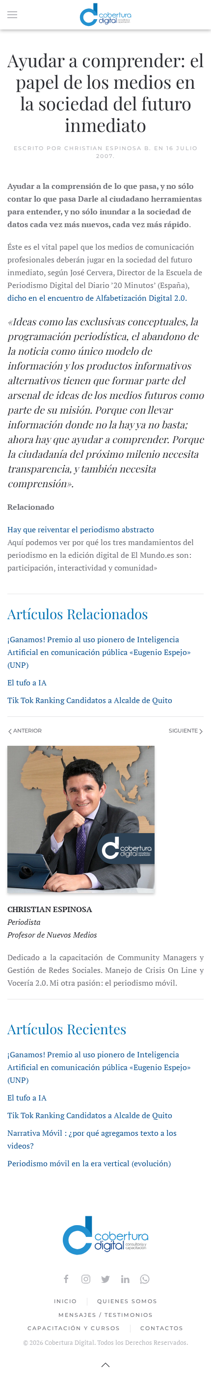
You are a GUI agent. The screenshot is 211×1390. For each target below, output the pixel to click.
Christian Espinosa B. (108, 148)
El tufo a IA (27, 682)
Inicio (65, 1301)
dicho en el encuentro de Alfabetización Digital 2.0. (97, 297)
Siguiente (184, 730)
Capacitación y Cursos (73, 1328)
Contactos (162, 1328)
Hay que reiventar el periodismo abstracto (80, 529)
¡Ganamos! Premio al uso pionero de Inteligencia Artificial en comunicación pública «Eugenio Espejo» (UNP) (99, 652)
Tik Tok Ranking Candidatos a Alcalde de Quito (89, 700)
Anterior (27, 730)
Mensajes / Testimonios (105, 1314)
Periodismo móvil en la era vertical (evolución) (89, 1163)
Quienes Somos (127, 1301)
